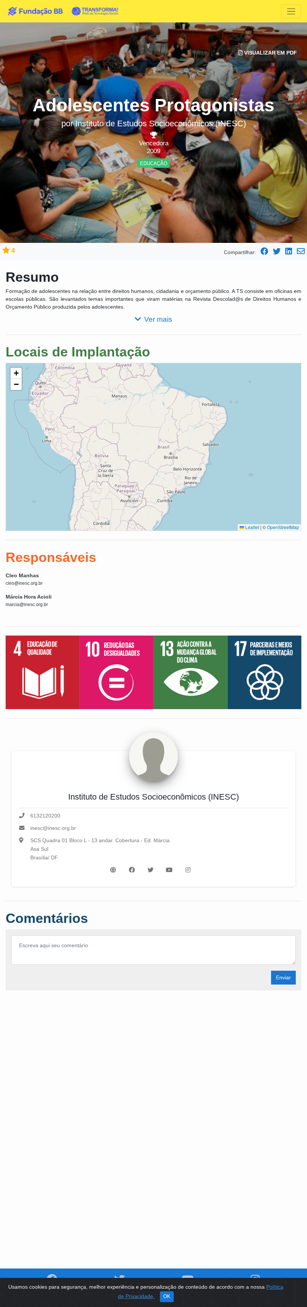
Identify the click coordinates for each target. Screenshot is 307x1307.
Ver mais (158, 319)
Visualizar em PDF (270, 53)
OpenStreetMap (283, 527)
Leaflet (251, 527)
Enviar (283, 977)
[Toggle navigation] (291, 11)
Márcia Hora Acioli (29, 597)
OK (166, 1296)
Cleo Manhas (22, 575)
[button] (16, 373)
